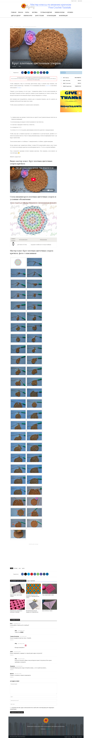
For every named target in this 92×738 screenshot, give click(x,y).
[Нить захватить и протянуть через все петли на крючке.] (34, 284)
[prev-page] (11, 615)
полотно (48, 85)
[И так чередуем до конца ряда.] (18, 490)
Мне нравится (78, 77)
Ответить (11, 639)
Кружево (70, 12)
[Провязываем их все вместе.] (18, 349)
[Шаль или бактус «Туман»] (49, 605)
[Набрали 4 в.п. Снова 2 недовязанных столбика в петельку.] (18, 295)
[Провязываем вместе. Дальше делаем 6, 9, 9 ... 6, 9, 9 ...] (34, 447)
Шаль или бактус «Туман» (47, 610)
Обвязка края (28, 15)
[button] (80, 12)
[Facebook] (11, 1)
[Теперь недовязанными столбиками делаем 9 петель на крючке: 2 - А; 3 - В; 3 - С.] (18, 382)
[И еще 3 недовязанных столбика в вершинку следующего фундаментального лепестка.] (18, 360)
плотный (15, 568)
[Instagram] (13, 1)
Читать (79, 80)
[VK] (34, 72)
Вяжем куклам (59, 12)
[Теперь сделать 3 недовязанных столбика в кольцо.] (18, 284)
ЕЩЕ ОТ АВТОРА (31, 580)
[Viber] (41, 72)
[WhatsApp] (38, 72)
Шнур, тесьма (39, 15)
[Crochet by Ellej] (46, 720)
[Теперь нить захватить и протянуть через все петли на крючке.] (34, 360)
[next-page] (13, 615)
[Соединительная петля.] (18, 501)
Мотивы (34, 12)
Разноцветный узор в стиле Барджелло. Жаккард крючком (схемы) (32, 596)
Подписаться (78, 86)
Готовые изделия (46, 12)
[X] (25, 72)
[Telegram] (18, 1)
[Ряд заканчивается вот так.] (34, 490)
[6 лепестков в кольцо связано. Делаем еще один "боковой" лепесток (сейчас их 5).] (18, 327)
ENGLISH (20, 12)
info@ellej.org (48, 728)
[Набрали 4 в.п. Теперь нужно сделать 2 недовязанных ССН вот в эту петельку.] (34, 273)
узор (20, 568)
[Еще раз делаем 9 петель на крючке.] (18, 447)
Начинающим (51, 15)
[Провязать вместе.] (18, 305)
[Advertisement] (46, 22)
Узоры (27, 12)
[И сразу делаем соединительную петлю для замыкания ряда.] (18, 403)
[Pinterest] (15, 1)
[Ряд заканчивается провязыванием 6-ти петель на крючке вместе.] (34, 392)
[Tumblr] (44, 72)
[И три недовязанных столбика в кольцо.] (34, 295)
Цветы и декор (16, 15)
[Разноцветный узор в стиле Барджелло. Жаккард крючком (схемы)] (33, 589)
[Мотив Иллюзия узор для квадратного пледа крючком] (33, 605)
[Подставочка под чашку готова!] (18, 534)
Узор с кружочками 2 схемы (48, 594)
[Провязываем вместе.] (34, 436)
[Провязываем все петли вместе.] (34, 371)
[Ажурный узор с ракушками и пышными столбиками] (17, 605)
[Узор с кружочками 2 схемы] (49, 589)
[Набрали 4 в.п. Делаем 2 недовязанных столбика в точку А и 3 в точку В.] (34, 349)
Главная (13, 12)
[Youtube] (20, 1)
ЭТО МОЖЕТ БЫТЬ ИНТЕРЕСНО (18, 580)
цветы (23, 568)
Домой (11, 26)
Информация (63, 15)
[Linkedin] (47, 72)
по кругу (19, 87)
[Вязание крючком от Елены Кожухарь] (46, 6)
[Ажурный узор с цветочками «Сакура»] (17, 589)
